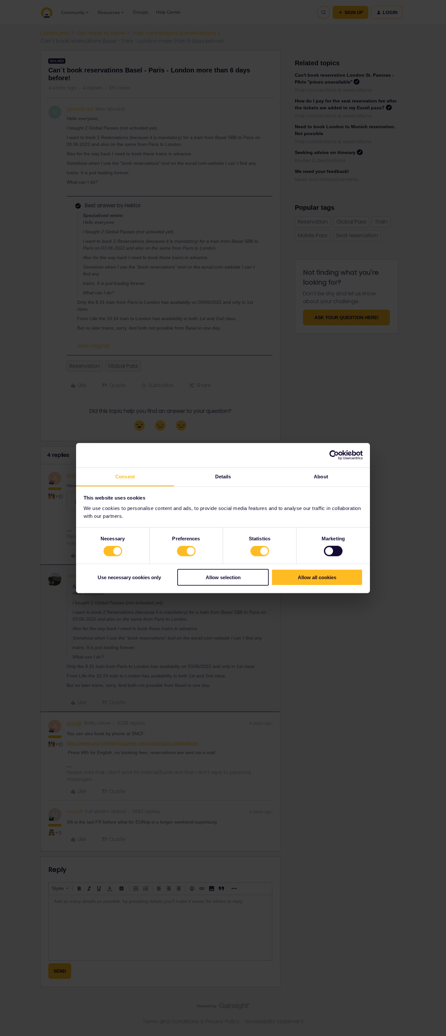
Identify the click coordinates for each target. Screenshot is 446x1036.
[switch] (186, 551)
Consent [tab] (125, 476)
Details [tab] (223, 476)
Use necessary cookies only (129, 577)
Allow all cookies (317, 577)
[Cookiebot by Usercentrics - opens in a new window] (334, 455)
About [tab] (321, 476)
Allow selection (223, 577)
